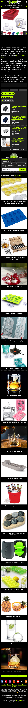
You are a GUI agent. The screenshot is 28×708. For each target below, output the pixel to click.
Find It (5, 90)
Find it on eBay (7, 101)
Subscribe (22, 169)
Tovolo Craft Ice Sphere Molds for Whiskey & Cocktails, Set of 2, (18, 140)
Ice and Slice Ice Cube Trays (14, 589)
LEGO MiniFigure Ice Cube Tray (14, 230)
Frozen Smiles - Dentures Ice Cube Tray (14, 422)
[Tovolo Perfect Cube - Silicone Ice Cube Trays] (5, 33)
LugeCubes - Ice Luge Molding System (14, 341)
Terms (13, 171)
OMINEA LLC (19, 700)
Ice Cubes (17, 175)
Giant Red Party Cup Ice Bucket (14, 506)
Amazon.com (7, 97)
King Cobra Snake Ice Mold (14, 395)
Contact (9, 685)
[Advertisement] (14, 41)
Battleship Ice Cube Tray (14, 478)
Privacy (17, 171)
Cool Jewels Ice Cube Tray (14, 286)
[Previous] (2, 33)
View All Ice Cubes (14, 676)
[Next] (26, 33)
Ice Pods (14, 644)
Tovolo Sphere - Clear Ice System (14, 562)
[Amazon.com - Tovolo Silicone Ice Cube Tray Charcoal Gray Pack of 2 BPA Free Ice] (5, 108)
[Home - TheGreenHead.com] (14, 2)
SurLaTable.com (8, 93)
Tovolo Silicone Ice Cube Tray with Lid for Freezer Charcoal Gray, (18, 129)
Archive (4, 685)
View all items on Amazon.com (17, 149)
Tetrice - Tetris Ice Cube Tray (14, 313)
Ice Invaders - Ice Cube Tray (14, 368)
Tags (23, 90)
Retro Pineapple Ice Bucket (14, 616)
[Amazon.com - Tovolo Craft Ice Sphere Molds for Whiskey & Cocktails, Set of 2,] (5, 142)
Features (14, 90)
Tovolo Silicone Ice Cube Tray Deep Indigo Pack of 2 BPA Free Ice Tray (18, 118)
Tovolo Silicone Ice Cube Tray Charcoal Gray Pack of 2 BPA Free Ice (18, 106)
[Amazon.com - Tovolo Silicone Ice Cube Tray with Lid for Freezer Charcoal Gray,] (5, 131)
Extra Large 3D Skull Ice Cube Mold (14, 671)
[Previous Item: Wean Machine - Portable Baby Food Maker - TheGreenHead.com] (2, 6)
